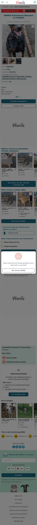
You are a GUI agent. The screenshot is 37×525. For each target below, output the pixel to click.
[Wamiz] (21, 2)
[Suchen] (7, 2)
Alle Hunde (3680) (19, 270)
